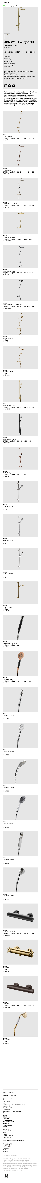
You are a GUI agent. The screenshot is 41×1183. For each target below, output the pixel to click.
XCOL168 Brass (7, 968)
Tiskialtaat (6, 1118)
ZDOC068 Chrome (8, 859)
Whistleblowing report (9, 1096)
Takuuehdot (6, 1106)
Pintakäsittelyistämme (9, 1100)
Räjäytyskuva (8, 61)
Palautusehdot (7, 1108)
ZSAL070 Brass (7, 607)
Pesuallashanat (7, 1120)
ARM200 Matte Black (9, 439)
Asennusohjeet (8, 60)
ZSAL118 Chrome (8, 506)
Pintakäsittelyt (7, 1125)
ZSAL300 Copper (8, 473)
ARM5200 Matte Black (9, 271)
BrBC (29, 138)
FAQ (4, 1103)
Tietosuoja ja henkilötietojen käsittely (14, 1105)
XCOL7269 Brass (8, 338)
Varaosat (7, 66)
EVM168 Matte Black (9, 932)
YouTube (5, 1150)
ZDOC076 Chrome (8, 787)
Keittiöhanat (6, 1117)
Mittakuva (7, 58)
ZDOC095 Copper (8, 679)
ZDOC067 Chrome (8, 715)
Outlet (5, 1127)
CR (4, 138)
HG (25, 138)
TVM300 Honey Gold (9, 237)
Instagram (6, 1148)
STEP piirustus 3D (9, 63)
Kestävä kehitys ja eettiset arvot (12, 1111)
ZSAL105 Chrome (8, 540)
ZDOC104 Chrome (8, 823)
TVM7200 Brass (7, 136)
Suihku (16, 6)
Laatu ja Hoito (7, 1101)
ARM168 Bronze (7, 1004)
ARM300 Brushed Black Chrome (12, 305)
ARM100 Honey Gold (9, 405)
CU (14, 138)
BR (18, 138)
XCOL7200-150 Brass (9, 372)
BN (33, 138)
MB (7, 138)
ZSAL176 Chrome (8, 574)
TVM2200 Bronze (8, 170)
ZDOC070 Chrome (8, 895)
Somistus (6, 1123)
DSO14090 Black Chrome (10, 643)
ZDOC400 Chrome (8, 751)
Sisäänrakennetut (8, 1122)
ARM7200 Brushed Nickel (10, 204)
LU (11, 138)
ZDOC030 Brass (7, 1040)
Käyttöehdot (6, 1109)
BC (21, 138)
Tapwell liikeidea (7, 1098)
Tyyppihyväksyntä (9, 65)
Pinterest (5, 1151)
